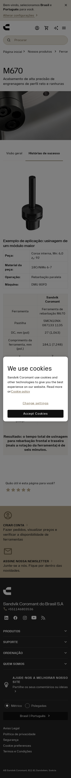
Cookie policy (20, 391)
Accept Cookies (35, 414)
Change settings (36, 403)
